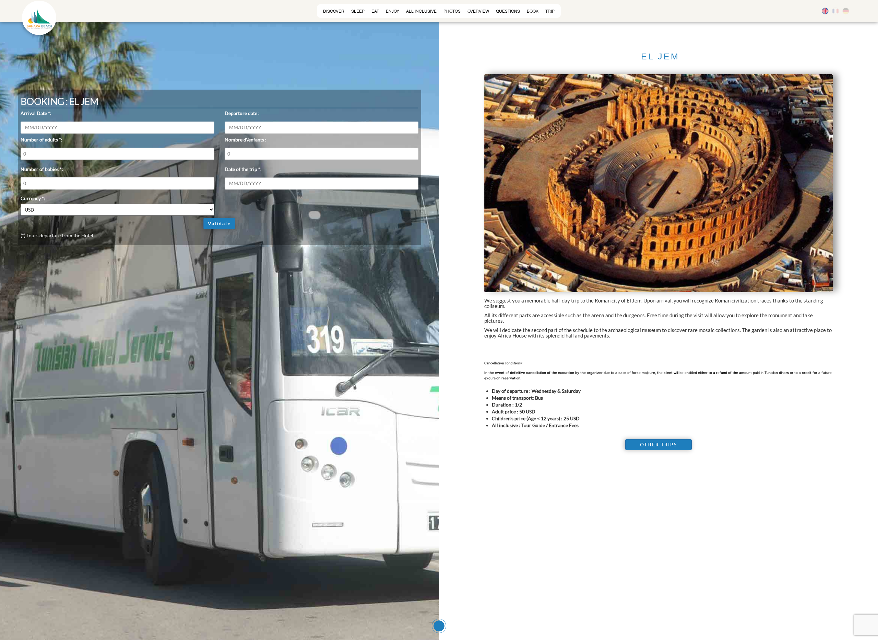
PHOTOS (452, 11)
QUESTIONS (508, 11)
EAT (375, 11)
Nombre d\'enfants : (245, 139)
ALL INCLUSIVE (421, 11)
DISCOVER (333, 11)
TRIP (550, 11)
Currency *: (33, 198)
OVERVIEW (478, 11)
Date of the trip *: (243, 169)
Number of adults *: (41, 139)
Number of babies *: (42, 169)
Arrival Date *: (36, 113)
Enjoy (392, 11)
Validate (219, 223)
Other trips (658, 444)
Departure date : (242, 113)
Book (532, 11)
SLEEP (358, 11)
